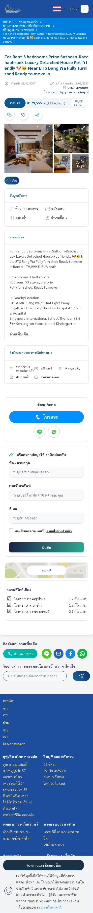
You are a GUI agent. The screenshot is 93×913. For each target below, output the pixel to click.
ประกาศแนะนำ (28, 22)
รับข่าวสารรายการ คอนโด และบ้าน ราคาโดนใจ (39, 666)
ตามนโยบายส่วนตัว (59, 531)
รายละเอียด (17, 237)
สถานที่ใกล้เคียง (18, 589)
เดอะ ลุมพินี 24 (14, 783)
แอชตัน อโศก (12, 777)
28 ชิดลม (50, 764)
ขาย (5, 708)
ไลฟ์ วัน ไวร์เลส (54, 783)
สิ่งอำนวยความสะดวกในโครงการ (31, 352)
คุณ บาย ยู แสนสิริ (15, 764)
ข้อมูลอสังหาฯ (18, 196)
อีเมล (13, 509)
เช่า (5, 715)
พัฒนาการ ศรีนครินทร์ (20, 824)
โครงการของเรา (14, 744)
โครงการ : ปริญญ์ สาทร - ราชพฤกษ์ (66, 92)
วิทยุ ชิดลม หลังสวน (59, 756)
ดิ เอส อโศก (11, 808)
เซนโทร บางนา (54, 844)
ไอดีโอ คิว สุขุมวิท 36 (17, 802)
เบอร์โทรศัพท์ (20, 485)
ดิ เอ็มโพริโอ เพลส (16, 796)
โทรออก (50, 417)
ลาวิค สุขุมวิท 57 (14, 770)
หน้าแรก (8, 22)
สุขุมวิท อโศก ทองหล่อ (20, 756)
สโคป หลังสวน (54, 777)
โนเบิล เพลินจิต (55, 770)
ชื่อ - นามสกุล (19, 463)
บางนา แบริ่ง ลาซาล (59, 824)
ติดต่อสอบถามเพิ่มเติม (20, 644)
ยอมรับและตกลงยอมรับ (30, 531)
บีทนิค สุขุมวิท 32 (15, 789)
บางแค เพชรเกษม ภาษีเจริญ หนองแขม (27, 26)
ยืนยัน (46, 547)
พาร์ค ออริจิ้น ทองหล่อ (18, 815)
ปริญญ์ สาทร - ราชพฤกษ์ (18, 30)
